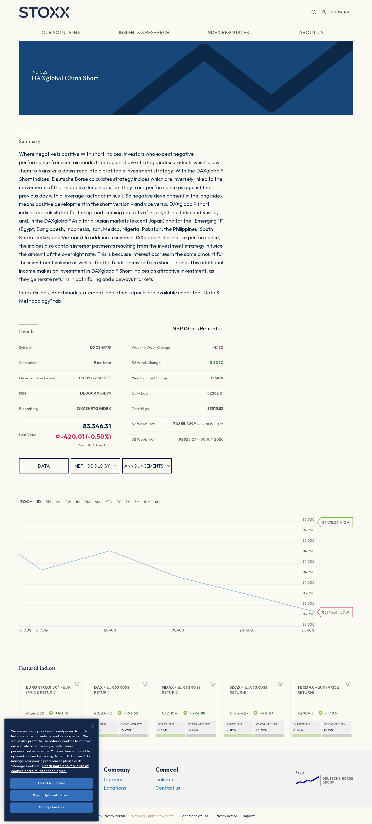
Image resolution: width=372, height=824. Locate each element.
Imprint (249, 816)
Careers (113, 779)
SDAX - (248, 690)
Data (44, 466)
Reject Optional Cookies (51, 795)
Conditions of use (194, 816)
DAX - (111, 690)
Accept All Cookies (51, 783)
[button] (314, 12)
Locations (115, 788)
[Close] (92, 726)
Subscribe (342, 12)
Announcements (143, 466)
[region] (51, 770)
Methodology (92, 466)
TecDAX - (318, 690)
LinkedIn (165, 779)
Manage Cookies (51, 807)
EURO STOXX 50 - (48, 690)
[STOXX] (44, 12)
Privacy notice (226, 816)
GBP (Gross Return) (195, 328)
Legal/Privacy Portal (109, 816)
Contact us (167, 788)
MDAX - (181, 690)
